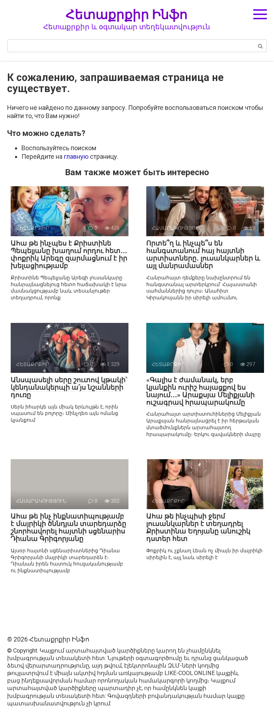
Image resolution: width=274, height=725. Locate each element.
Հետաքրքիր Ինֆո (127, 14)
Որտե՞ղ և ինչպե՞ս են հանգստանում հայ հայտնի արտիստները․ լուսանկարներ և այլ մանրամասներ (203, 254)
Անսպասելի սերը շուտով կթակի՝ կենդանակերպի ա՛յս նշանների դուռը (69, 387)
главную (76, 156)
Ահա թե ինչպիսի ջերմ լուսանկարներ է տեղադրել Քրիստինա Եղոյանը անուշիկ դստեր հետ (198, 527)
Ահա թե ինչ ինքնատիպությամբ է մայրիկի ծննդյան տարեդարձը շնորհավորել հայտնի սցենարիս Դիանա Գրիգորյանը (68, 527)
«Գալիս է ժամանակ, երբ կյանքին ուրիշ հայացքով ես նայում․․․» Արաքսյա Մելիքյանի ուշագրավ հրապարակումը (200, 391)
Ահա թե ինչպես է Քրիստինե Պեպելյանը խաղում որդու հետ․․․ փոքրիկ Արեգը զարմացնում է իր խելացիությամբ (69, 254)
